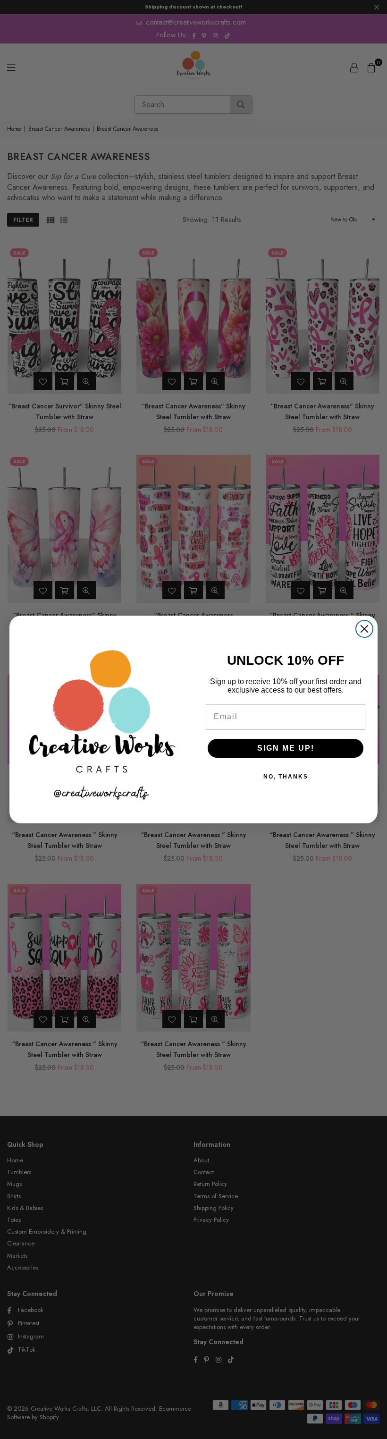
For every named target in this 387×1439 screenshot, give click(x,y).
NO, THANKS (285, 776)
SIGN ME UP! (285, 748)
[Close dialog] (364, 628)
